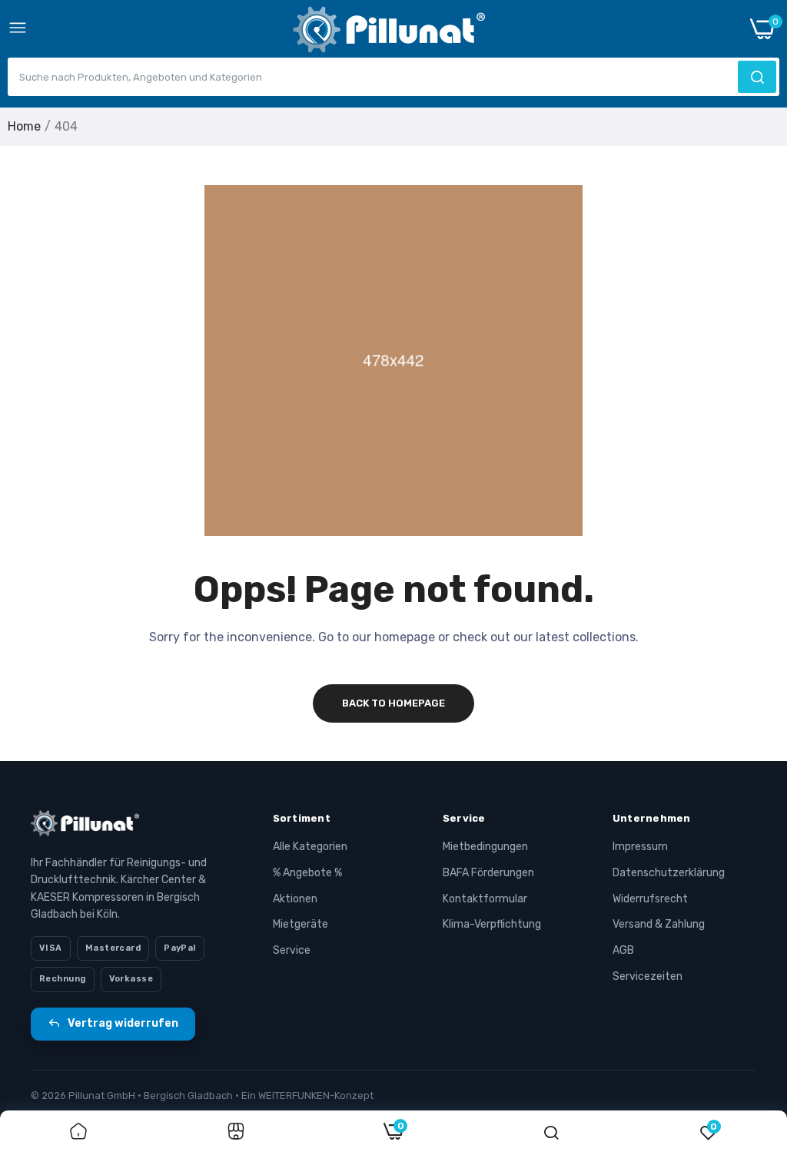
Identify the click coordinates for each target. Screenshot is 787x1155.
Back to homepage (393, 703)
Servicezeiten (647, 976)
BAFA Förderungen (488, 872)
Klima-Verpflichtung (492, 924)
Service (291, 950)
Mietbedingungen (485, 846)
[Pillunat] (389, 32)
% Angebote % (307, 872)
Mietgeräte (300, 924)
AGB (623, 950)
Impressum (640, 846)
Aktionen (295, 898)
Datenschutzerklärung (669, 872)
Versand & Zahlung (659, 924)
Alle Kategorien (310, 846)
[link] (78, 1132)
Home (24, 126)
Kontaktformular (485, 898)
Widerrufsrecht (650, 898)
